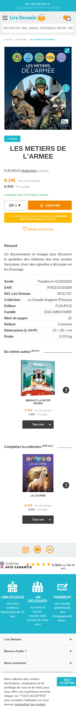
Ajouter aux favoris (40, 229)
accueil (7, 39)
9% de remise (24, 7)
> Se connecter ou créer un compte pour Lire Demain (38, 218)
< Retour (12, 138)
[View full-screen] (67, 50)
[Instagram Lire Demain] (25, 552)
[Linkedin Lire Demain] (50, 552)
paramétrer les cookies (30, 704)
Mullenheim (29, 171)
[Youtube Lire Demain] (37, 552)
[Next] (66, 88)
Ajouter (52, 205)
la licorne (38, 495)
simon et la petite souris (38, 402)
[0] (68, 18)
